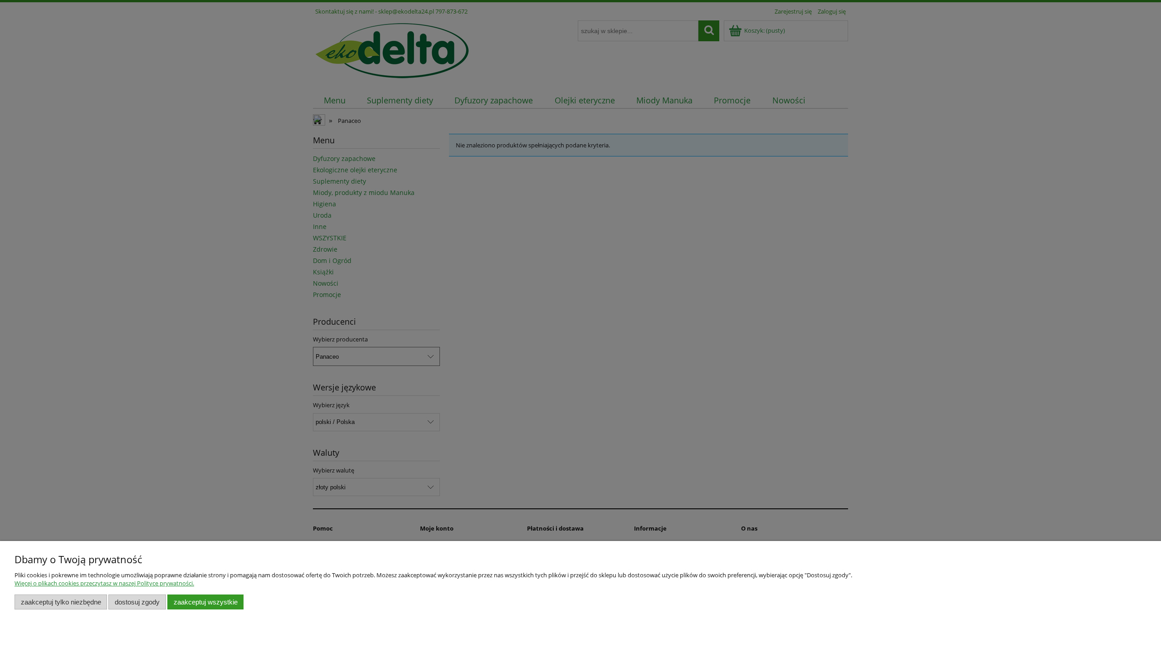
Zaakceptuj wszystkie (206, 602)
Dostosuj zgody (137, 602)
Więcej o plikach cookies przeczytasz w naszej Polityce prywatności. (104, 583)
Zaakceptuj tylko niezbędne (61, 602)
